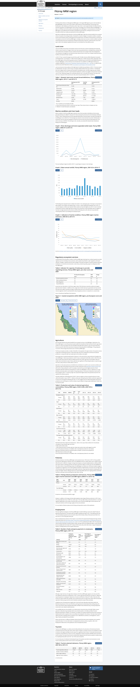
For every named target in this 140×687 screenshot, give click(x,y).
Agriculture (41, 23)
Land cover (41, 13)
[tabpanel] (78, 319)
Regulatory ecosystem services (43, 20)
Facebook (92, 674)
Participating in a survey (76, 4)
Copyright (56, 685)
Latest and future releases (59, 669)
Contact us (71, 677)
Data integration (57, 679)
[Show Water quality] (69, 248)
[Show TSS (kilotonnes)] (84, 160)
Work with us (71, 671)
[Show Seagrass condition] (86, 248)
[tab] (58, 130)
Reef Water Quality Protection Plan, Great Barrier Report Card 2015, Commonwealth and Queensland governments (80, 251)
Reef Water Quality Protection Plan (93, 366)
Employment (41, 28)
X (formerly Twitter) (94, 677)
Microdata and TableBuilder (60, 675)
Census (64, 4)
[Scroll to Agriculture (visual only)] (65, 340)
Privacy (76, 685)
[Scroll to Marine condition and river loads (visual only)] (80, 111)
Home (38, 7)
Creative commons (44, 685)
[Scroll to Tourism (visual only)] (63, 627)
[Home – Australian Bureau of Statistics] (40, 669)
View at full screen (72, 300)
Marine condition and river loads (44, 16)
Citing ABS (71, 674)
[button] (100, 4)
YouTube (92, 680)
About (87, 4)
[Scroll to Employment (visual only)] (66, 510)
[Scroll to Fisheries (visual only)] (63, 458)
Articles (42, 7)
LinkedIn (92, 679)
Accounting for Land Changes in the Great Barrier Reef (84, 64)
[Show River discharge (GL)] (74, 160)
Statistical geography (58, 674)
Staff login (98, 685)
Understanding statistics (59, 682)
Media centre (72, 672)
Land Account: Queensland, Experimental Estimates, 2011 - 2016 (78, 63)
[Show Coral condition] (77, 248)
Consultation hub (72, 675)
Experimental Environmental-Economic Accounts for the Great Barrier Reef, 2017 (76, 18)
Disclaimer (67, 685)
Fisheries (40, 25)
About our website (73, 669)
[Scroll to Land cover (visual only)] (64, 46)
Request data (57, 680)
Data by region (57, 672)
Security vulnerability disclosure (75, 679)
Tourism (40, 30)
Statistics (57, 4)
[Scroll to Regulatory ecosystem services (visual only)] (79, 257)
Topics (55, 671)
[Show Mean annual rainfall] (79, 199)
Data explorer (57, 677)
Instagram (92, 675)
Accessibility (86, 685)
